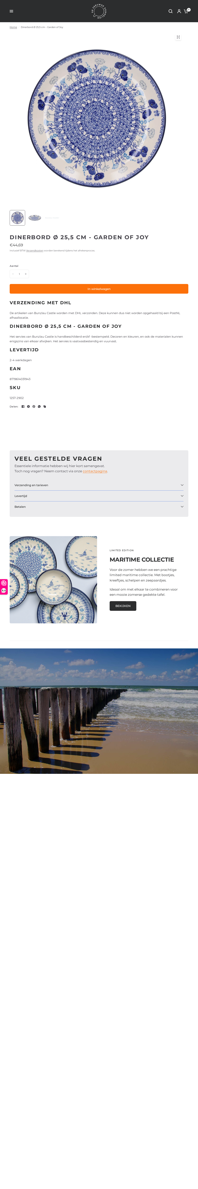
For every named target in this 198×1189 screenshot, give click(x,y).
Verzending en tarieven (31, 485)
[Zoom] (178, 37)
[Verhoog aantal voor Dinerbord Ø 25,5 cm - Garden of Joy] (26, 274)
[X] (28, 406)
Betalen (20, 507)
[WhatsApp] (39, 406)
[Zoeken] (170, 11)
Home (13, 27)
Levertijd (21, 496)
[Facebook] (23, 406)
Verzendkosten (34, 250)
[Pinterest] (34, 406)
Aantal (14, 265)
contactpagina (95, 471)
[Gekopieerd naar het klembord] (44, 406)
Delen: (14, 406)
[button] (123, 606)
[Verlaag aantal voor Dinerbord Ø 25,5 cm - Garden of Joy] (13, 274)
